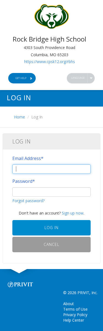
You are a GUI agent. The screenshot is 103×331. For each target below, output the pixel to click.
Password (23, 181)
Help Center (73, 320)
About (68, 303)
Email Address (27, 158)
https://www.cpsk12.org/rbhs (49, 61)
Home (19, 117)
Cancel (51, 244)
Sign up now (72, 213)
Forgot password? (28, 200)
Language (78, 78)
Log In (51, 227)
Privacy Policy (75, 314)
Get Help (20, 78)
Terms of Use (75, 309)
